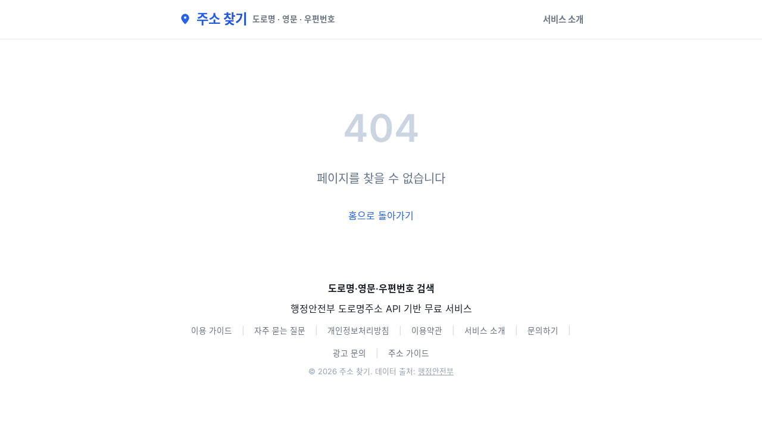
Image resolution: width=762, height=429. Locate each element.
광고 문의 (349, 353)
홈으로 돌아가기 (381, 216)
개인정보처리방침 (358, 330)
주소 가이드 (408, 353)
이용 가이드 (211, 330)
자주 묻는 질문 (279, 330)
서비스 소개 (563, 19)
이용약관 (426, 330)
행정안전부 (436, 371)
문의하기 (542, 330)
